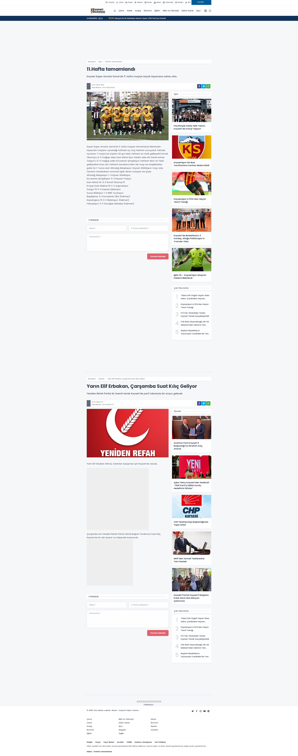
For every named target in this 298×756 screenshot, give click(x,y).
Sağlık (121, 733)
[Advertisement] (149, 42)
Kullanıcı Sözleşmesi (143, 742)
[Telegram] (208, 711)
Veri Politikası (160, 742)
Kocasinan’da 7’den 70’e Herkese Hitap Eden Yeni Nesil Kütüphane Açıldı (146, 18)
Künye (98, 742)
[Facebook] (196, 711)
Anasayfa (92, 61)
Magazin (122, 730)
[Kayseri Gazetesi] (98, 10)
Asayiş (138, 10)
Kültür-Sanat (188, 10)
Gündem (154, 730)
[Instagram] (200, 711)
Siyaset (101, 379)
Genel (129, 10)
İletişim (90, 742)
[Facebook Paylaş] (199, 86)
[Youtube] (204, 711)
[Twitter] (192, 711)
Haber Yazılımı (132, 710)
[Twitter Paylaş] (204, 86)
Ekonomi (148, 10)
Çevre (121, 10)
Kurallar (120, 742)
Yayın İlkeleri (108, 742)
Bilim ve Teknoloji (171, 10)
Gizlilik (129, 742)
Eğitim (157, 10)
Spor (198, 10)
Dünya (153, 719)
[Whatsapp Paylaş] (208, 86)
